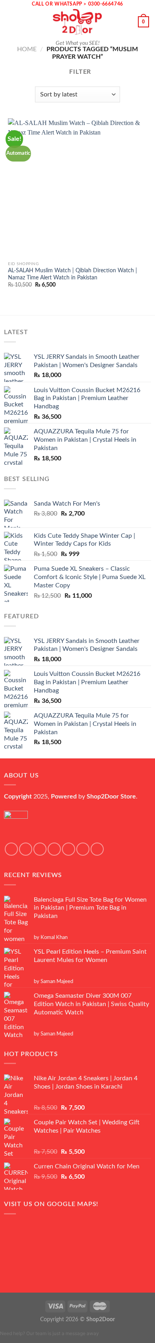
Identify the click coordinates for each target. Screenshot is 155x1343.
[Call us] (82, 849)
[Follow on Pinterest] (97, 849)
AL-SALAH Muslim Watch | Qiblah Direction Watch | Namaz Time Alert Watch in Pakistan (72, 274)
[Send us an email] (68, 849)
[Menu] (10, 21)
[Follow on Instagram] (25, 849)
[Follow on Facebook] (11, 849)
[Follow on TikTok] (39, 849)
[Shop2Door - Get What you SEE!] (77, 22)
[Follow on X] (54, 849)
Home (27, 49)
